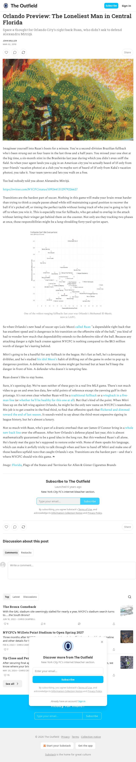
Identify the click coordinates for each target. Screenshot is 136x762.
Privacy (65, 736)
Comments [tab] (11, 552)
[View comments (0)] (14, 52)
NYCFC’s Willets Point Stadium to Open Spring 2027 (43, 632)
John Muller (10, 41)
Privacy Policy (95, 691)
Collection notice (91, 736)
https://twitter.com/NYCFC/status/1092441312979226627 (40, 189)
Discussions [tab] (30, 596)
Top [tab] (7, 596)
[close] (102, 642)
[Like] (6, 52)
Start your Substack (59, 745)
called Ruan (83, 327)
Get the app (85, 745)
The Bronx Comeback (19, 607)
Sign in (126, 5)
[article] (68, 615)
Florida (17, 465)
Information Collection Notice (67, 691)
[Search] (129, 596)
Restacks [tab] (26, 552)
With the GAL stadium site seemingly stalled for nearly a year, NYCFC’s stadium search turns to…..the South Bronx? (58, 613)
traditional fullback (84, 395)
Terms (75, 736)
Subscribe (111, 5)
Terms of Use (85, 687)
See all (10, 683)
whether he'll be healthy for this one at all (46, 400)
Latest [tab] (16, 596)
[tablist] (18, 552)
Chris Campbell (26, 619)
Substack (50, 754)
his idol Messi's (47, 359)
